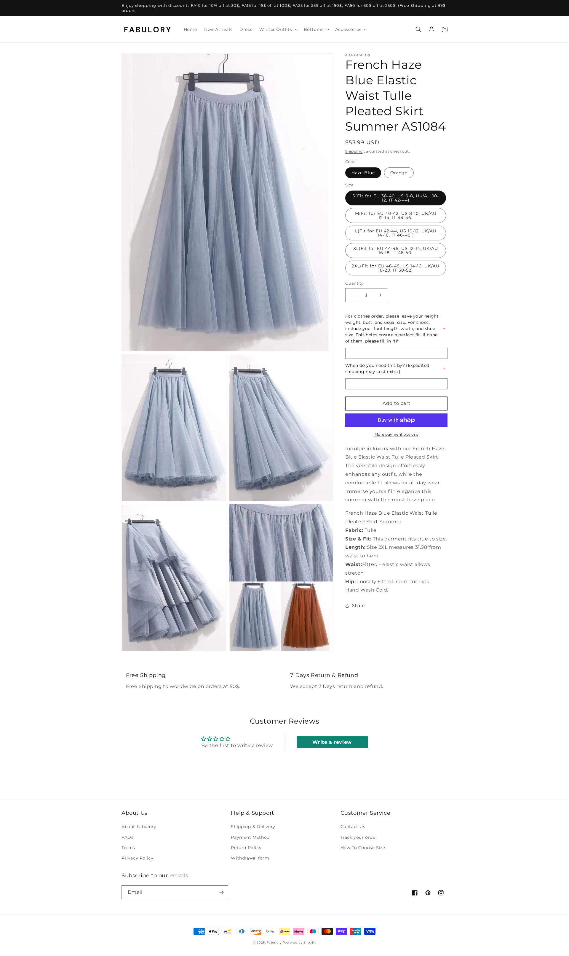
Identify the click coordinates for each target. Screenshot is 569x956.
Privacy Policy (137, 858)
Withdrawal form (250, 858)
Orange (398, 172)
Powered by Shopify (299, 942)
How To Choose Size (363, 847)
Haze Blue (363, 172)
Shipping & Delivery (253, 826)
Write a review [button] (331, 742)
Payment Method (250, 837)
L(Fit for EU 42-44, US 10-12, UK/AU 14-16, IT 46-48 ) (396, 233)
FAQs (127, 837)
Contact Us (353, 826)
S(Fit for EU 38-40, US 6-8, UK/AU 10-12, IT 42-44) (395, 198)
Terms (128, 847)
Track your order (359, 837)
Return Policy (246, 847)
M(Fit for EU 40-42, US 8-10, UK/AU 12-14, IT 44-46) (396, 215)
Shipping (354, 151)
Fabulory (274, 942)
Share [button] (358, 605)
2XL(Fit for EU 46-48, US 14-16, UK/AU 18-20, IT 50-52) (395, 268)
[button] (278, 29)
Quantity (354, 283)
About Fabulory (139, 826)
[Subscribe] (221, 892)
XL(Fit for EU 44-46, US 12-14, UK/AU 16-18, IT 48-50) (395, 250)
